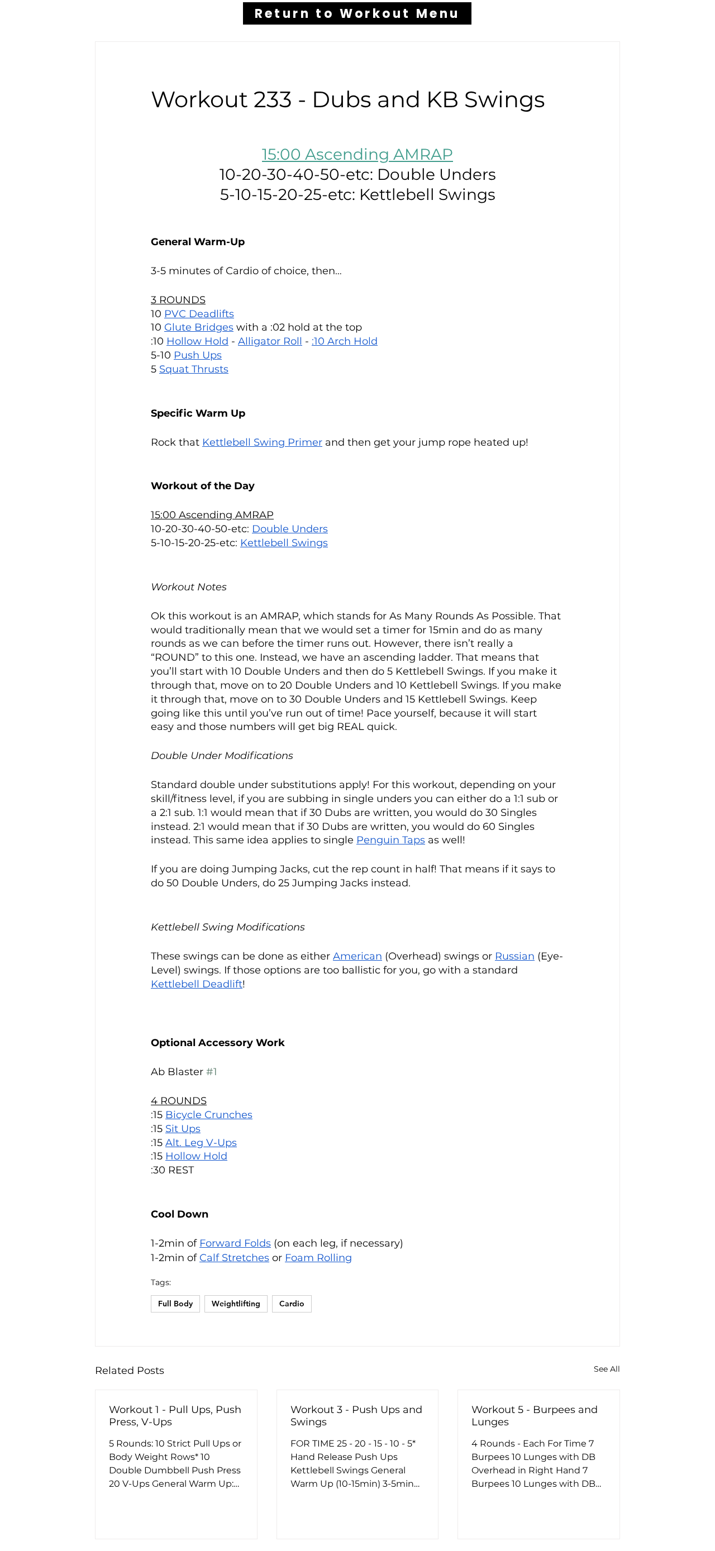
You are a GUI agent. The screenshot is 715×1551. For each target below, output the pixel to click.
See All (607, 1369)
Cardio (291, 1304)
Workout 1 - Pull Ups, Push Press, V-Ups (175, 1416)
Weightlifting (236, 1304)
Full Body (175, 1304)
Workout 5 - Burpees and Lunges (534, 1416)
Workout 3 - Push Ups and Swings (356, 1416)
